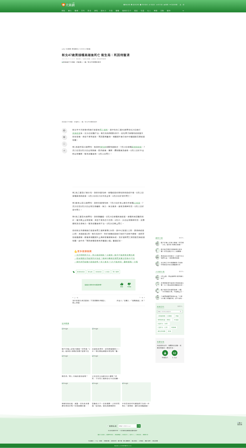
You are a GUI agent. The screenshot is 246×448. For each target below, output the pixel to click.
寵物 (168, 10)
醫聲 (117, 10)
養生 (70, 10)
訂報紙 (141, 441)
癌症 (136, 10)
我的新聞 (174, 4)
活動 (162, 10)
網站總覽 (155, 441)
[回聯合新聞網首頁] (63, 5)
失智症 (176, 320)
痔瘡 (177, 316)
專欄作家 (145, 434)
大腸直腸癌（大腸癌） (165, 316)
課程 (96, 10)
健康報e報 (113, 426)
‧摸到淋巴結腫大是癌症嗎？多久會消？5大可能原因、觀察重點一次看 (106, 261)
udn (63, 49)
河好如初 (144, 4)
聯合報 (127, 4)
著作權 (120, 441)
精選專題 (117, 434)
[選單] (183, 4)
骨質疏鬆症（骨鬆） (165, 320)
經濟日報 (135, 4)
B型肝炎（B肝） (163, 324)
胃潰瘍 (173, 327)
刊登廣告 (91, 441)
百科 (83, 10)
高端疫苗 (76, 133)
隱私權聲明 (126, 441)
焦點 (63, 10)
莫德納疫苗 (137, 146)
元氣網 (68, 49)
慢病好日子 (126, 10)
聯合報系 (134, 441)
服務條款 (114, 441)
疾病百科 (125, 434)
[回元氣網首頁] (70, 4)
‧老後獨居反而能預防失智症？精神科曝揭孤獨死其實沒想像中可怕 (104, 258)
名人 (149, 10)
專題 (155, 10)
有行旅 (160, 4)
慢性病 (103, 146)
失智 (111, 10)
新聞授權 (106, 441)
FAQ (97, 441)
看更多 (181, 237)
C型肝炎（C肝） (163, 327)
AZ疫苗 (137, 202)
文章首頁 (138, 434)
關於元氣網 (101, 434)
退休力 (103, 10)
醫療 (76, 10)
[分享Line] (64, 137)
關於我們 (147, 441)
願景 (166, 4)
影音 (89, 10)
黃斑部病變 (161, 331)
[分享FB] (64, 130)
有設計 (152, 4)
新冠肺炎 (75, 49)
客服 (100, 441)
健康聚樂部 (109, 434)
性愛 (142, 10)
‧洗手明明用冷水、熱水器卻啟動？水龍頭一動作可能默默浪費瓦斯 (104, 255)
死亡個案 (104, 129)
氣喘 (169, 331)
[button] (183, 10)
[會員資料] (180, 4)
